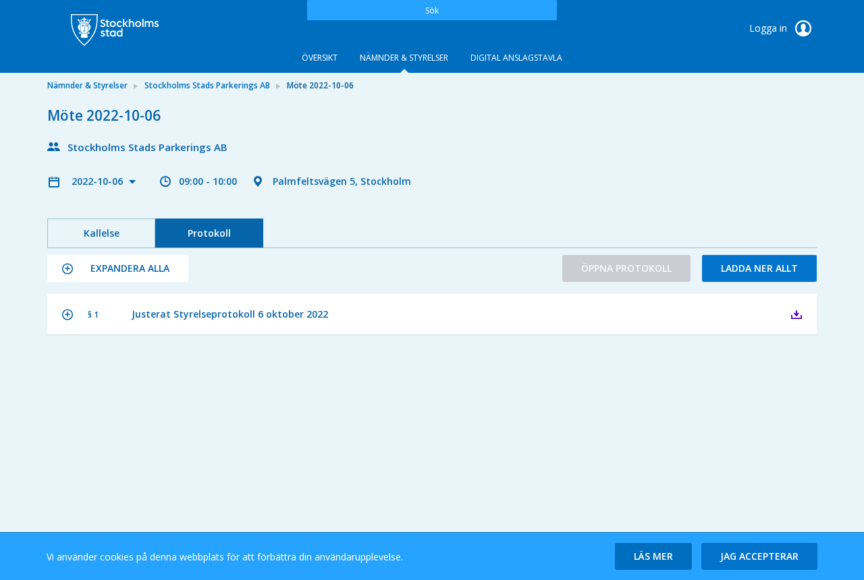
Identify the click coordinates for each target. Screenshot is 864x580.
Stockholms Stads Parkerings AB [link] (207, 85)
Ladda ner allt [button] (759, 268)
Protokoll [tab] (209, 233)
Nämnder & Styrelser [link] (87, 85)
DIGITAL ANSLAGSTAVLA (516, 57)
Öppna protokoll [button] (626, 268)
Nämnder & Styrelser (404, 57)
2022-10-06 (99, 181)
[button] (117, 268)
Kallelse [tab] (101, 233)
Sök (432, 10)
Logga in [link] (769, 28)
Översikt (320, 57)
